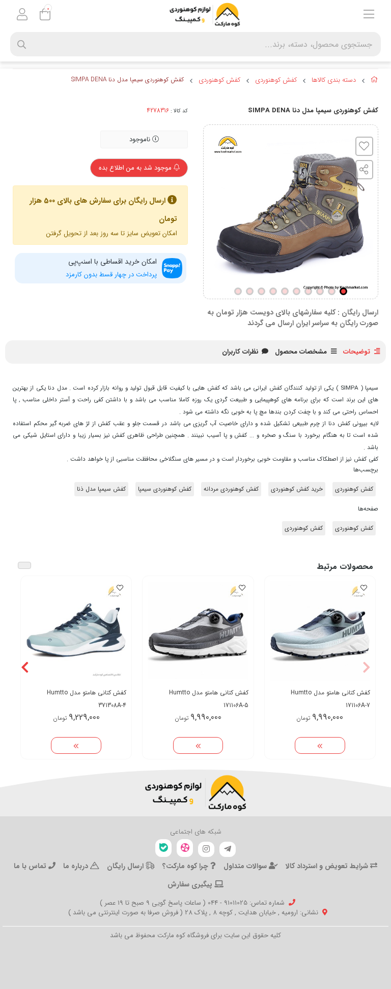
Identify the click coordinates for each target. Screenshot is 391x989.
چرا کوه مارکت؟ (186, 866)
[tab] (240, 352)
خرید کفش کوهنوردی (297, 489)
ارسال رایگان (126, 866)
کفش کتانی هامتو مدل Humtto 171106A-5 (208, 699)
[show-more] (320, 745)
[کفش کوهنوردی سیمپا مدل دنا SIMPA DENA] (195, 793)
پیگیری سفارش (190, 884)
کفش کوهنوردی (276, 80)
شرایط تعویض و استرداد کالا (328, 866)
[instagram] (206, 849)
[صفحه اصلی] (374, 81)
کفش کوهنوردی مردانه (231, 489)
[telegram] (227, 849)
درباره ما (76, 866)
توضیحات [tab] (356, 351)
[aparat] (185, 848)
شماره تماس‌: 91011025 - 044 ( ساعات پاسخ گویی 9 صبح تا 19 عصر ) (192, 903)
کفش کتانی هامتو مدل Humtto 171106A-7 (330, 699)
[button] (366, 667)
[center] (21, 44)
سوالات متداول (246, 866)
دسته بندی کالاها (334, 80)
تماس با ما (31, 866)
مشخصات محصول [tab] (301, 351)
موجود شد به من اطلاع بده (136, 168)
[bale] (163, 848)
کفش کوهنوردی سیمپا (164, 489)
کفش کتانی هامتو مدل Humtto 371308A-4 (86, 699)
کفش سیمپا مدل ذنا (101, 489)
